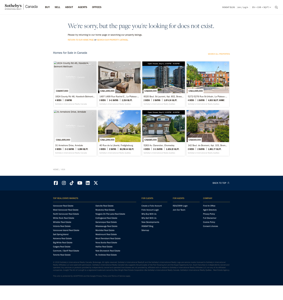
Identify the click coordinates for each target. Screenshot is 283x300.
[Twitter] (96, 183)
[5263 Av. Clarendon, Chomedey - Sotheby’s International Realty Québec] (163, 133)
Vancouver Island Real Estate (66, 230)
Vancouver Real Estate (63, 206)
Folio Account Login (150, 210)
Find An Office (209, 206)
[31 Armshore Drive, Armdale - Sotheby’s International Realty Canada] (75, 133)
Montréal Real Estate (104, 230)
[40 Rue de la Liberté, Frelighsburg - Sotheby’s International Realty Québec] (119, 133)
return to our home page (81, 40)
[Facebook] (56, 183)
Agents (82, 7)
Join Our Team (179, 210)
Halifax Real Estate (104, 246)
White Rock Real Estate (63, 218)
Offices (96, 7)
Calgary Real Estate (61, 246)
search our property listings (112, 40)
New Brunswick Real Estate (107, 250)
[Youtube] (80, 183)
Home (56, 169)
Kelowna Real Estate (62, 238)
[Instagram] (64, 183)
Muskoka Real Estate (105, 210)
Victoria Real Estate (62, 226)
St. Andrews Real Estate (106, 255)
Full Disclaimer (209, 218)
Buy (47, 7)
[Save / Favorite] (93, 64)
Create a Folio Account (152, 206)
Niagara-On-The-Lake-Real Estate (110, 214)
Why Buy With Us (149, 214)
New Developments (150, 222)
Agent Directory (210, 210)
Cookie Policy (209, 222)
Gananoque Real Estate (106, 222)
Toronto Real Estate (62, 255)
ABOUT (69, 7)
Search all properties (219, 54)
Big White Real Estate (62, 242)
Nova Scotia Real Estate (106, 242)
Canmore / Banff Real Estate (66, 250)
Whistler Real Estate (62, 222)
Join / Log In (242, 7)
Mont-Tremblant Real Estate (108, 238)
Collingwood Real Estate (106, 218)
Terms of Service (118, 276)
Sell (57, 7)
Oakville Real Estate (104, 206)
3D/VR (88, 64)
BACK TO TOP (220, 182)
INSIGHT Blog (228, 7)
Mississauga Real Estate (106, 226)
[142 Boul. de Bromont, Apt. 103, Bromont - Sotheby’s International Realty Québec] (208, 133)
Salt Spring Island (60, 234)
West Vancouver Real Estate (65, 210)
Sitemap (145, 230)
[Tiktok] (72, 183)
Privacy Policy (209, 214)
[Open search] (275, 7)
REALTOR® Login (180, 206)
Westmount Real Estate (106, 234)
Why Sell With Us (149, 218)
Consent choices (210, 226)
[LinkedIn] (88, 183)
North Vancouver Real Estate (66, 214)
